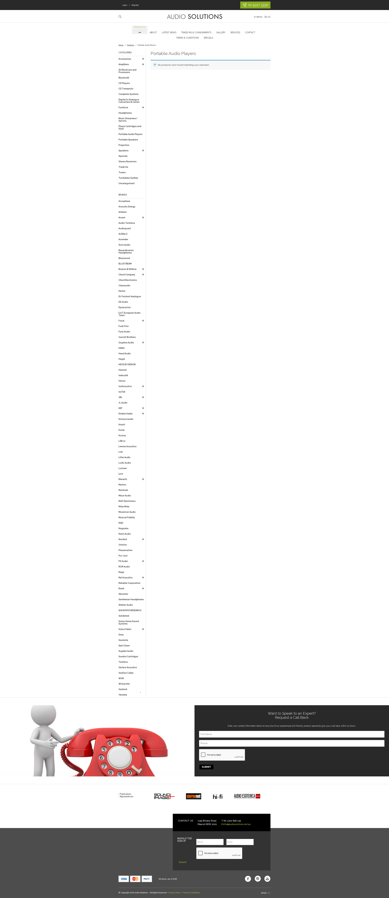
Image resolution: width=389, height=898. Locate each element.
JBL (120, 397)
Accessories (125, 59)
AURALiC (123, 234)
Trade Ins (123, 167)
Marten (122, 484)
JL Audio (123, 402)
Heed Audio (125, 353)
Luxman (123, 468)
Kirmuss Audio (126, 419)
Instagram (258, 879)
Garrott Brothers (127, 337)
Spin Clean (124, 645)
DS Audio (123, 302)
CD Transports (126, 88)
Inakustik (123, 375)
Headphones (125, 113)
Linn (121, 452)
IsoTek (122, 392)
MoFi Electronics (127, 501)
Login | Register (130, 5)
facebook (248, 879)
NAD (121, 523)
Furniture (123, 107)
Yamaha (123, 695)
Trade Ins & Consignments (196, 32)
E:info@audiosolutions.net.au (236, 824)
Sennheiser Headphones (131, 599)
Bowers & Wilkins (127, 269)
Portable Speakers (128, 139)
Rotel (121, 588)
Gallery (220, 32)
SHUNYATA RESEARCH (130, 610)
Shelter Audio (126, 605)
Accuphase (124, 201)
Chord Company (127, 274)
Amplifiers (124, 64)
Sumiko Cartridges (128, 656)
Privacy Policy (175, 893)
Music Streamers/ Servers (128, 119)
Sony (121, 634)
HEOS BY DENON (127, 364)
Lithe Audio (124, 457)
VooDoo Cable (126, 673)
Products (139, 27)
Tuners (122, 172)
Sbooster (123, 594)
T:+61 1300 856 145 (231, 821)
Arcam (122, 217)
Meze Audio (125, 495)
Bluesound (124, 258)
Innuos (122, 381)
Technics (123, 662)
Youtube (267, 879)
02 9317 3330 (258, 5)
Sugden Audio (126, 651)
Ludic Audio (125, 463)
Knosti (122, 424)
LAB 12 (122, 441)
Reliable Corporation (129, 583)
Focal (121, 321)
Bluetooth (124, 78)
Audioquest (125, 228)
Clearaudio (124, 285)
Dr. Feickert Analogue (130, 296)
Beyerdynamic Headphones (126, 251)
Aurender (123, 239)
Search (120, 16)
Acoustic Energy (127, 206)
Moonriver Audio (127, 512)
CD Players (124, 83)
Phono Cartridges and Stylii (130, 127)
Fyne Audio (124, 331)
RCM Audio (124, 566)
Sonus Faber (125, 629)
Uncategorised (126, 183)
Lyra (121, 474)
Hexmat (123, 370)
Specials (208, 38)
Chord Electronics (128, 280)
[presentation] (222, 755)
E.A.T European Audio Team (129, 314)
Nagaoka (123, 528)
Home (121, 45)
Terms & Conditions (187, 38)
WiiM (121, 678)
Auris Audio (124, 245)
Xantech (123, 689)
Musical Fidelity (127, 517)
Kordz (122, 430)
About (153, 32)
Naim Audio (125, 534)
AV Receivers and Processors (127, 71)
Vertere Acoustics (128, 667)
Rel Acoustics (126, 577)
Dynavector (125, 307)
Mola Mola (124, 506)
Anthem (123, 212)
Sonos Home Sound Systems (129, 622)
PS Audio (123, 561)
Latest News (169, 32)
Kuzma (122, 435)
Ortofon (123, 545)
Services (235, 32)
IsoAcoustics (125, 386)
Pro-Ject (123, 555)
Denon (122, 291)
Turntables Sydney (128, 178)
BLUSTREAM (125, 263)
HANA (121, 348)
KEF (120, 408)
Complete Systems (128, 94)
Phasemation (125, 550)
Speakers (123, 150)
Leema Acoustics (127, 446)
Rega (121, 572)
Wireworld (124, 684)
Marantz (123, 479)
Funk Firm (124, 326)
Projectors (124, 145)
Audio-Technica (127, 223)
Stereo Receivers (127, 161)
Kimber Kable (126, 413)
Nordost (123, 539)
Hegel (122, 359)
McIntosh (123, 490)
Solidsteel (124, 616)
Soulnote (123, 640)
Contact (250, 32)
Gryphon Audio (126, 342)
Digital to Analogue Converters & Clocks (129, 100)
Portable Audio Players (130, 134)
